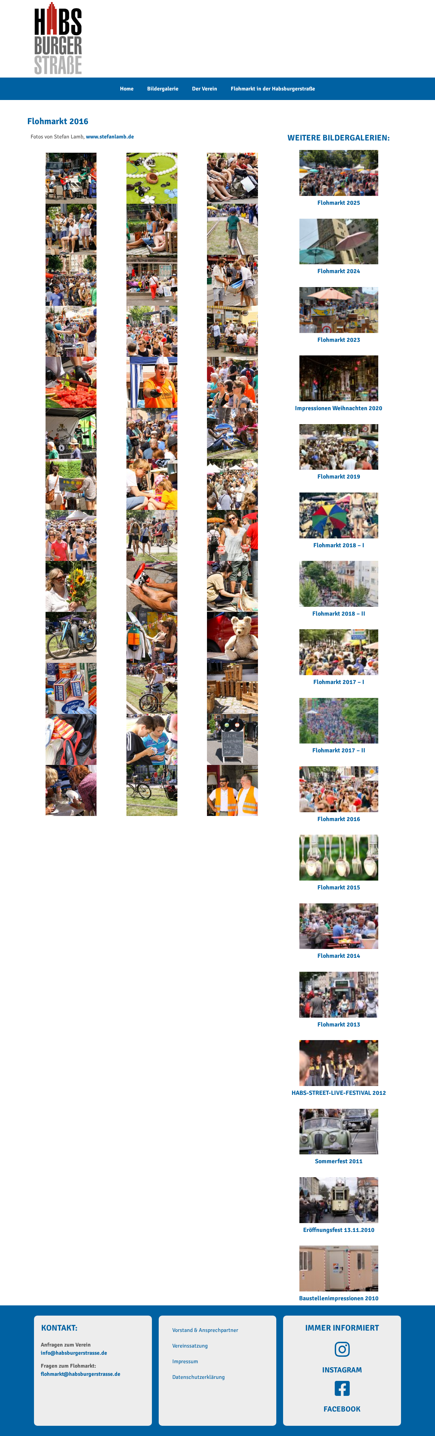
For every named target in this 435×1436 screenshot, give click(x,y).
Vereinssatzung (190, 1345)
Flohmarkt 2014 (338, 955)
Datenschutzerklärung (198, 1377)
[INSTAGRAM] (342, 1349)
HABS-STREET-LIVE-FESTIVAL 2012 (339, 1093)
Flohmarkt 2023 (338, 340)
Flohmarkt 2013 (338, 1024)
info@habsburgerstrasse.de (74, 1353)
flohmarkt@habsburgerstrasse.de (80, 1374)
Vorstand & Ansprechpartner (205, 1330)
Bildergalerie (162, 88)
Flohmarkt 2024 (338, 271)
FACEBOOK (342, 1409)
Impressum (185, 1361)
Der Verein (204, 88)
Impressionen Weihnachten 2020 (338, 408)
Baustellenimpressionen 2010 (339, 1298)
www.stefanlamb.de (110, 136)
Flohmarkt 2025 (338, 202)
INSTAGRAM (342, 1369)
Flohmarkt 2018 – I (338, 545)
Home (127, 88)
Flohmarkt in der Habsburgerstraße (273, 88)
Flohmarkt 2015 (338, 887)
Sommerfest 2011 (339, 1161)
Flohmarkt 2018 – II (338, 613)
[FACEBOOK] (342, 1388)
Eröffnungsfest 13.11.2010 (339, 1230)
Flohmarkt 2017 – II (338, 750)
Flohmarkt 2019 (338, 476)
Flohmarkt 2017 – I (338, 682)
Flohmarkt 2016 (338, 819)
